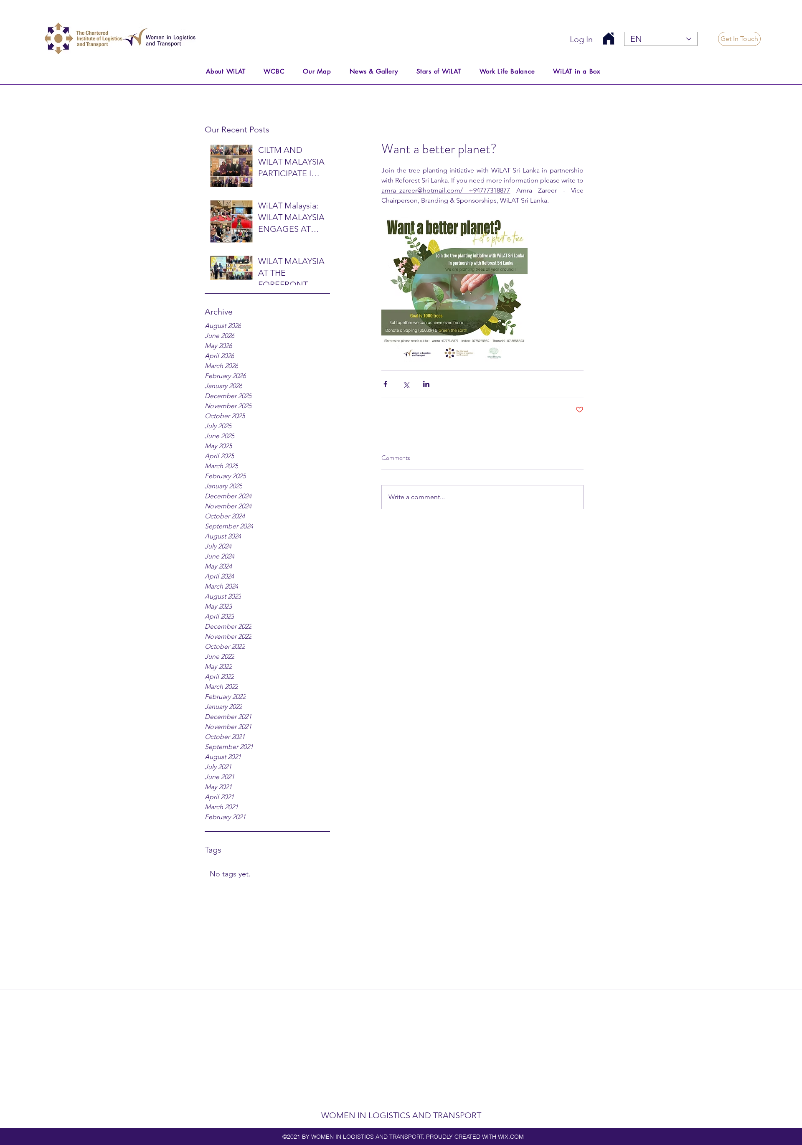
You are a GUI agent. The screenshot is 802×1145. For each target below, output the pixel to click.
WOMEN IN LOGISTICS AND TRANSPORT (401, 1115)
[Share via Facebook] (385, 384)
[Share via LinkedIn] (426, 384)
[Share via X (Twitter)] (406, 384)
